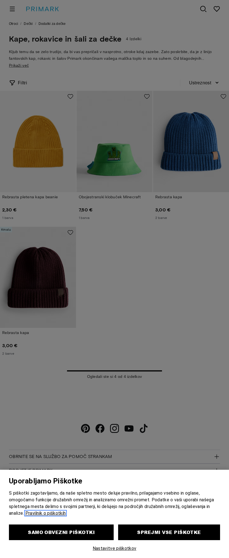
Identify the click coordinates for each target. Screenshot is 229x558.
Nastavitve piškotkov (114, 548)
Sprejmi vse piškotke (169, 532)
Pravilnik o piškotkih (45, 513)
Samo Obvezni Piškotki (61, 532)
